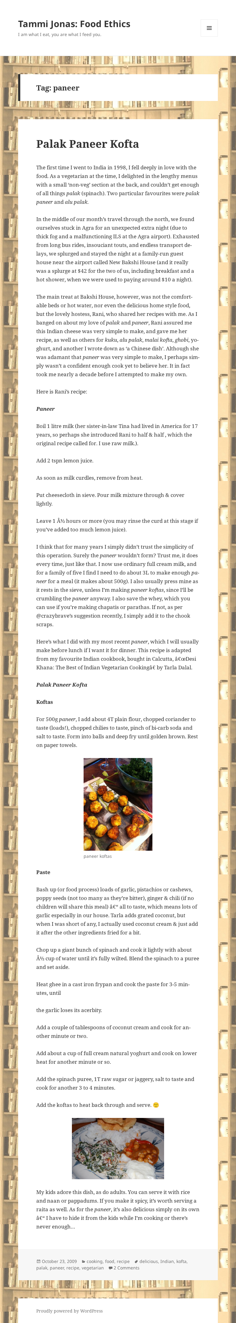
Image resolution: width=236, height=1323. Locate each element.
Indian (167, 1261)
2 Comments (127, 1268)
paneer (57, 1268)
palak (41, 1268)
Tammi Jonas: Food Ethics (74, 24)
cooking (95, 1261)
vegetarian (93, 1268)
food (109, 1261)
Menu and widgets (209, 36)
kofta (181, 1261)
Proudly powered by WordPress (69, 1311)
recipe (123, 1261)
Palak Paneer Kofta (87, 143)
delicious (149, 1261)
